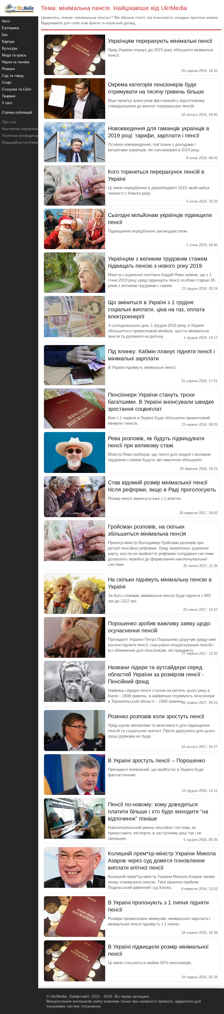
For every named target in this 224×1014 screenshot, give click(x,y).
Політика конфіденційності (25, 135)
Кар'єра (8, 42)
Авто (6, 21)
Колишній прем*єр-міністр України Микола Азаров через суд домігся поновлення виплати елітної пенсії (162, 860)
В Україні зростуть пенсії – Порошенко (156, 760)
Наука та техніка (15, 62)
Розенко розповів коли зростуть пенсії (156, 716)
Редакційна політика (20, 142)
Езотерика (10, 28)
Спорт (7, 82)
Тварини (8, 96)
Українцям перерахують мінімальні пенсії (160, 41)
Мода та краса (14, 55)
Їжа (4, 35)
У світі (7, 103)
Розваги (8, 69)
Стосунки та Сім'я (16, 89)
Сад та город (12, 76)
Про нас (9, 122)
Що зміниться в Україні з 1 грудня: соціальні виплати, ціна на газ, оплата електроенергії (156, 309)
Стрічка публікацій (17, 112)
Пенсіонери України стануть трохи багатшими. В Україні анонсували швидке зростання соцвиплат (161, 402)
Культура (9, 48)
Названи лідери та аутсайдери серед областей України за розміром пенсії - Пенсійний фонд (156, 674)
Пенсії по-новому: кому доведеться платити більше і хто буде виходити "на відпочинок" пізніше (158, 811)
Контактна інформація (22, 128)
